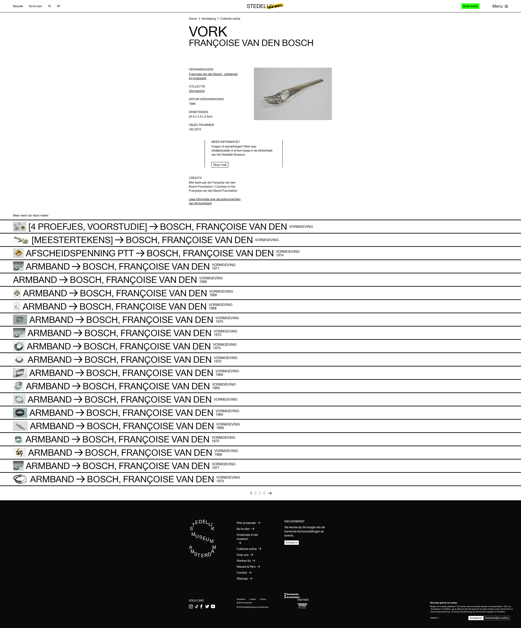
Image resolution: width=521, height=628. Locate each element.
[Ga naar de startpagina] (202, 556)
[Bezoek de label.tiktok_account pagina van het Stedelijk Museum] (197, 606)
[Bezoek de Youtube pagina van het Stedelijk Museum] (213, 606)
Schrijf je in (291, 542)
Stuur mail (220, 164)
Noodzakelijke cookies (497, 617)
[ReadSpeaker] (58, 6)
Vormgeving (197, 91)
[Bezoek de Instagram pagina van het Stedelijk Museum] (191, 606)
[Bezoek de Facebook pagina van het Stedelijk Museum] (201, 606)
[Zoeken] (50, 6)
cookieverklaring (442, 612)
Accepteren (476, 617)
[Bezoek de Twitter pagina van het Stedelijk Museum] (207, 606)
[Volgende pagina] (270, 493)
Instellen (433, 618)
